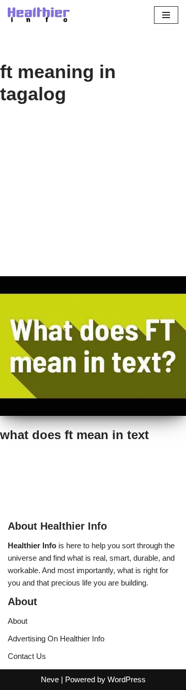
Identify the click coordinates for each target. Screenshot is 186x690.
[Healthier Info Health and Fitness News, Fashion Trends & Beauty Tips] (39, 14)
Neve (50, 679)
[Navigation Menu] (166, 15)
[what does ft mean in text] (93, 346)
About (17, 621)
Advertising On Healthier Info (56, 638)
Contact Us (27, 656)
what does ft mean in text (74, 435)
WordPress (126, 679)
